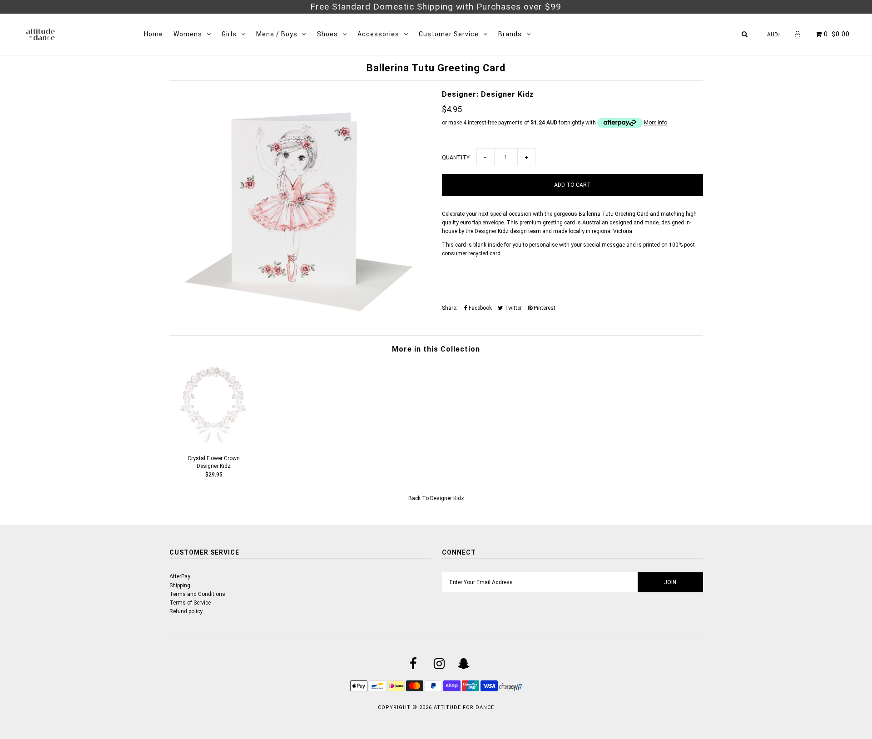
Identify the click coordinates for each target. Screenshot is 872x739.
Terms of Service (190, 603)
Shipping (179, 585)
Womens (187, 34)
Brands (510, 34)
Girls (229, 34)
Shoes (327, 34)
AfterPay (179, 576)
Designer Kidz (447, 498)
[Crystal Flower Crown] (214, 444)
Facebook (479, 308)
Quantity (456, 157)
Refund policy (186, 611)
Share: (449, 308)
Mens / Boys (276, 34)
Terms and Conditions (197, 594)
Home (153, 34)
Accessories (378, 34)
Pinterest (543, 308)
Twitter (512, 308)
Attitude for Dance (464, 707)
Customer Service (449, 34)
